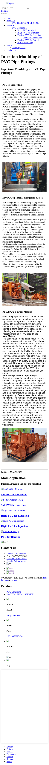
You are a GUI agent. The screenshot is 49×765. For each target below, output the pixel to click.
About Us (11, 20)
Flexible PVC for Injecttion (29, 35)
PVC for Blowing (25, 42)
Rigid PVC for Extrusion (28, 33)
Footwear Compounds (32, 38)
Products (10, 25)
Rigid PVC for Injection (27, 30)
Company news (18, 47)
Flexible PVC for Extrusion (29, 40)
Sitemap (13, 580)
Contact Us (11, 50)
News (9, 45)
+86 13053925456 (14, 636)
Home (9, 18)
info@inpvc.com (14, 615)
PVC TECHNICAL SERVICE (25, 23)
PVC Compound (19, 28)
